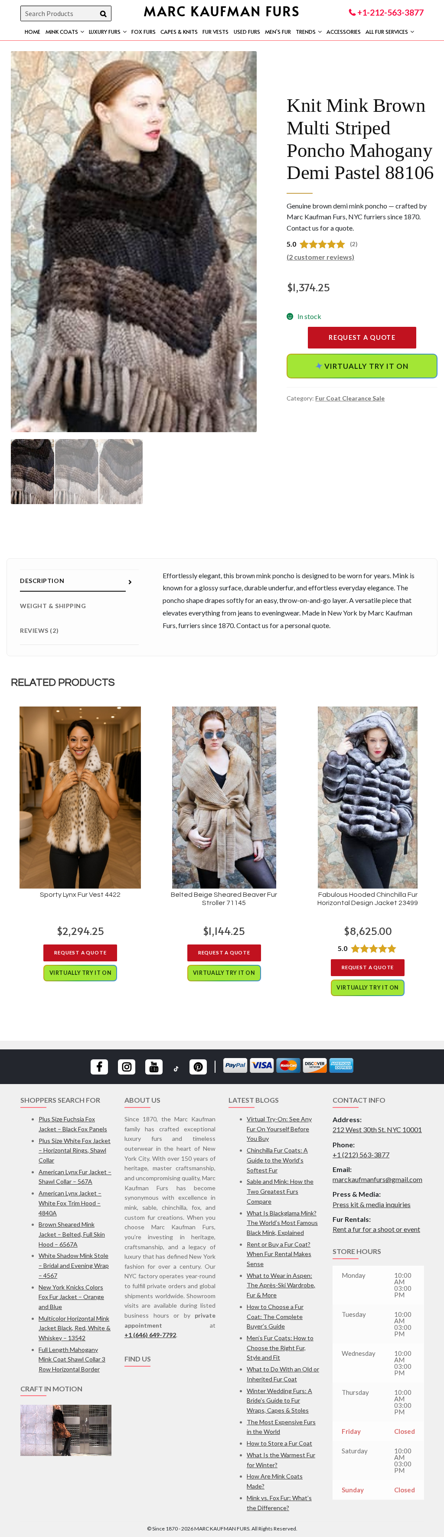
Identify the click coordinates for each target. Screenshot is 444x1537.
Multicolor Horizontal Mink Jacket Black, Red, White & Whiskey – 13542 (75, 1328)
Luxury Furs (105, 32)
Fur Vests (215, 32)
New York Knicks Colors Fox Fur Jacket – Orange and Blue (71, 1296)
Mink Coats (62, 32)
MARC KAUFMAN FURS (222, 11)
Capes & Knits (179, 32)
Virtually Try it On (362, 366)
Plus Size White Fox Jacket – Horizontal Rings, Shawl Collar (75, 1150)
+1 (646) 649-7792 (150, 1334)
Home (32, 32)
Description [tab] (42, 580)
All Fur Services (387, 32)
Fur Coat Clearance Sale (350, 398)
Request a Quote (362, 337)
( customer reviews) (320, 257)
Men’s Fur (278, 32)
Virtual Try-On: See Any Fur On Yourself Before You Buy (279, 1128)
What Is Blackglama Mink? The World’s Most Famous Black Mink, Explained (282, 1222)
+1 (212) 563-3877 (361, 1154)
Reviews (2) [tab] (39, 630)
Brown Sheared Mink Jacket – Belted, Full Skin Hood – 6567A (72, 1234)
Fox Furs (143, 32)
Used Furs (247, 32)
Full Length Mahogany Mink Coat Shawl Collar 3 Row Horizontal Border (72, 1359)
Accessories (343, 32)
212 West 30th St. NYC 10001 (377, 1129)
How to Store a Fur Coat (279, 1443)
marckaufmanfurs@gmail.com (377, 1179)
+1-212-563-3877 (390, 12)
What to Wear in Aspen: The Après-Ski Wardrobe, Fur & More (281, 1285)
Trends (306, 32)
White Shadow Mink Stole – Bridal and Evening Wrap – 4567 (74, 1265)
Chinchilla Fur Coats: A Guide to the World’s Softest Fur (277, 1159)
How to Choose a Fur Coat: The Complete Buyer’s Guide (275, 1316)
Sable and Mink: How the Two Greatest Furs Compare (280, 1191)
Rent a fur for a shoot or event (376, 1229)
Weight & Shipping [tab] (53, 605)
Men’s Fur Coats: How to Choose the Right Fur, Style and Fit (280, 1347)
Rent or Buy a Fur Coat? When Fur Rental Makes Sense (279, 1254)
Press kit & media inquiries (372, 1204)
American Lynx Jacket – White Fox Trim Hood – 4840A (70, 1202)
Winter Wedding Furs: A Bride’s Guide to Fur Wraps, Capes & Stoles (279, 1400)
